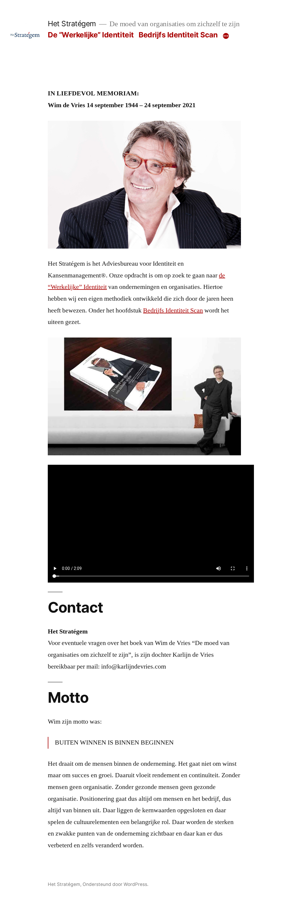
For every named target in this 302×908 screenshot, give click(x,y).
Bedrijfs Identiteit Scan (178, 34)
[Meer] (225, 35)
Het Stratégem (72, 23)
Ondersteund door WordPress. (115, 884)
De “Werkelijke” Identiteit (91, 34)
